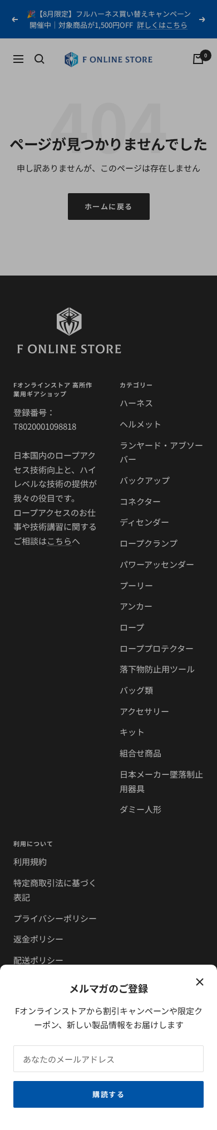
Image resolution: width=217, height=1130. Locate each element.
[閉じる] (200, 982)
